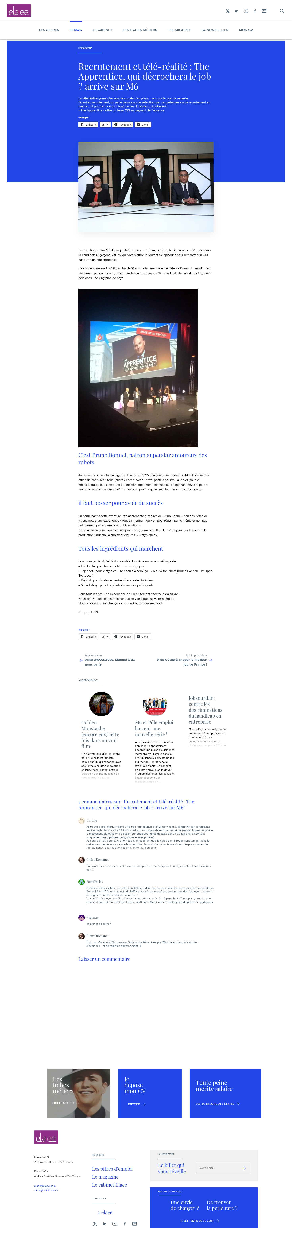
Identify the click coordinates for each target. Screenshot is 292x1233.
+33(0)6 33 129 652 (46, 1190)
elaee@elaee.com (45, 1186)
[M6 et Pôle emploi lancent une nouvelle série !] (155, 704)
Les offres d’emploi (112, 1168)
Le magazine (105, 1176)
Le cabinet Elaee (109, 1184)
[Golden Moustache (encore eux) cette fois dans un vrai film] (101, 704)
